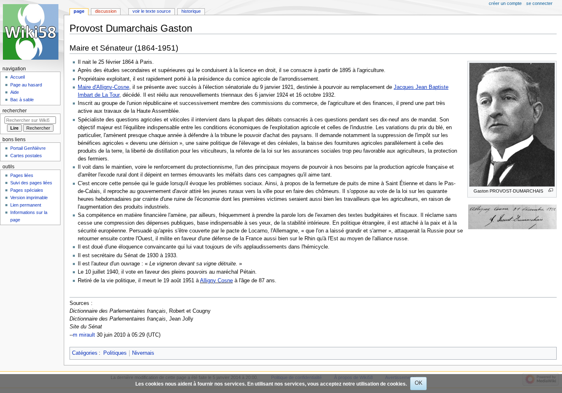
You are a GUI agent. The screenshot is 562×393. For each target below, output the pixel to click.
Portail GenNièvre (28, 148)
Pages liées (21, 175)
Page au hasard (26, 84)
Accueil (17, 76)
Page (79, 11)
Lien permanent (25, 204)
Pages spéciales (26, 190)
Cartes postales (26, 155)
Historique (191, 11)
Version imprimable (29, 197)
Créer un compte (505, 3)
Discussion (105, 11)
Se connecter (539, 3)
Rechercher (14, 110)
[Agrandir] (551, 190)
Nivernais (143, 353)
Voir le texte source (151, 11)
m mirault (84, 335)
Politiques (115, 353)
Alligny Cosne (216, 281)
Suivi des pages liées (31, 182)
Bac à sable (22, 99)
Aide (14, 92)
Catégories (85, 353)
